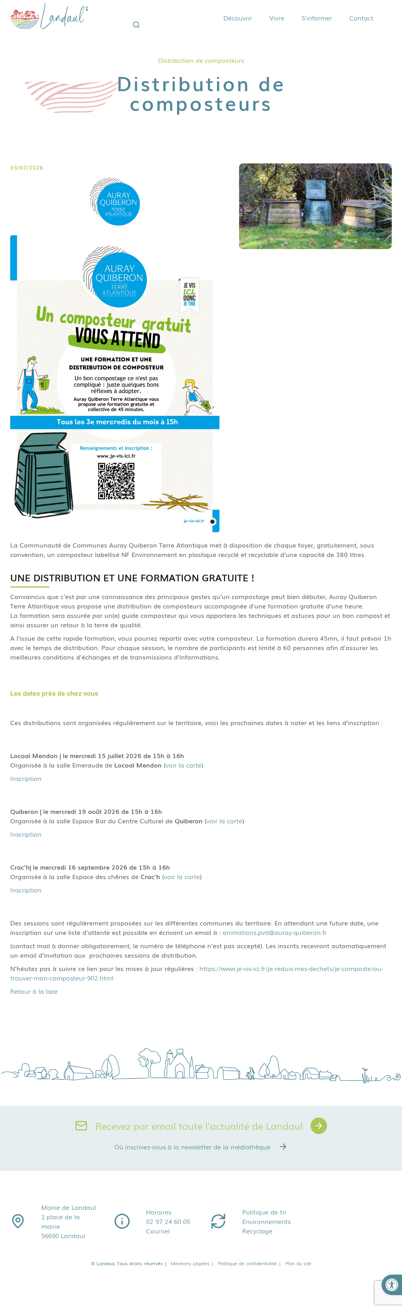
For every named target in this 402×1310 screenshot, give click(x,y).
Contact (361, 17)
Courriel (158, 1230)
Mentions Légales (192, 1263)
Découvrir (237, 17)
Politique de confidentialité (249, 1263)
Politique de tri (264, 1212)
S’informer (317, 17)
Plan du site (298, 1263)
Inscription (26, 778)
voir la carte (183, 765)
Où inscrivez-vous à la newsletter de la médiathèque (192, 1146)
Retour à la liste (34, 991)
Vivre (276, 17)
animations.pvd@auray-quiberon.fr (275, 932)
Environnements (266, 1221)
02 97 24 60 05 (168, 1221)
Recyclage (257, 1230)
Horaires (158, 1212)
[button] (392, 1285)
